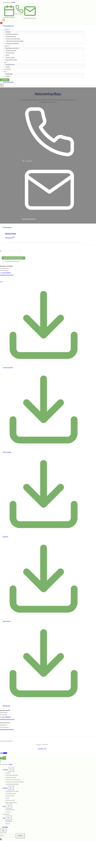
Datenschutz (45, 744)
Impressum (38, 744)
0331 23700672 (19, 13)
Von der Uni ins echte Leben (13, 38)
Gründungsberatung (11, 36)
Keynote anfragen (10, 57)
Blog (4, 818)
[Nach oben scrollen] (1, 758)
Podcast (8, 76)
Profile (7, 55)
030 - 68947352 (6, 717)
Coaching (8, 31)
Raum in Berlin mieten (11, 59)
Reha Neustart (6, 705)
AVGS (13, 2)
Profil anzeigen (10, 237)
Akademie (4, 79)
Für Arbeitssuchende (11, 50)
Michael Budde (10, 233)
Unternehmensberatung (12, 34)
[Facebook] (1, 753)
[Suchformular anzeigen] (3, 20)
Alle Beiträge (9, 74)
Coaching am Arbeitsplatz (12, 43)
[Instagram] (2, 753)
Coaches (8, 66)
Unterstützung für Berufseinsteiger (15, 41)
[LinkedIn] (6, 753)
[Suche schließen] (3, 830)
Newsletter (40, 748)
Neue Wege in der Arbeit (12, 48)
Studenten (5, 536)
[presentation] (43, 227)
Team (4, 806)
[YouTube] (1, 23)
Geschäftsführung (10, 64)
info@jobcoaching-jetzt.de (7, 729)
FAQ (45, 748)
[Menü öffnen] (2, 85)
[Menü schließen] (0, 761)
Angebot (5, 788)
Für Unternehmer (10, 52)
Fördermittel (7, 69)
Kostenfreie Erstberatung (9, 17)
